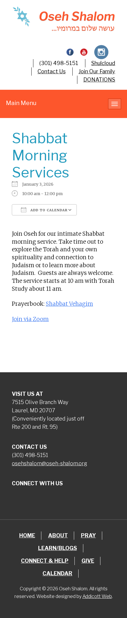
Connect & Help (45, 561)
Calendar (57, 573)
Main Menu (21, 103)
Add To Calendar (48, 210)
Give (88, 561)
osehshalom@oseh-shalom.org (49, 463)
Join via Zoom (30, 319)
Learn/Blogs (57, 548)
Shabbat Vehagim (69, 303)
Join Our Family (97, 71)
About (58, 535)
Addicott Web (97, 596)
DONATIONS (99, 80)
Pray (88, 535)
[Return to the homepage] (63, 19)
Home (27, 535)
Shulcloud (103, 63)
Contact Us (52, 71)
